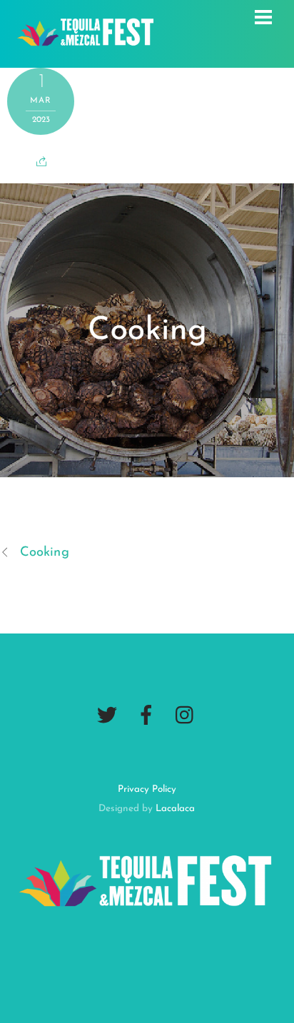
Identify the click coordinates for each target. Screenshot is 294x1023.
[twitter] (107, 715)
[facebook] (146, 715)
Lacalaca (175, 808)
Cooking (44, 552)
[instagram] (185, 715)
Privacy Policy (147, 789)
